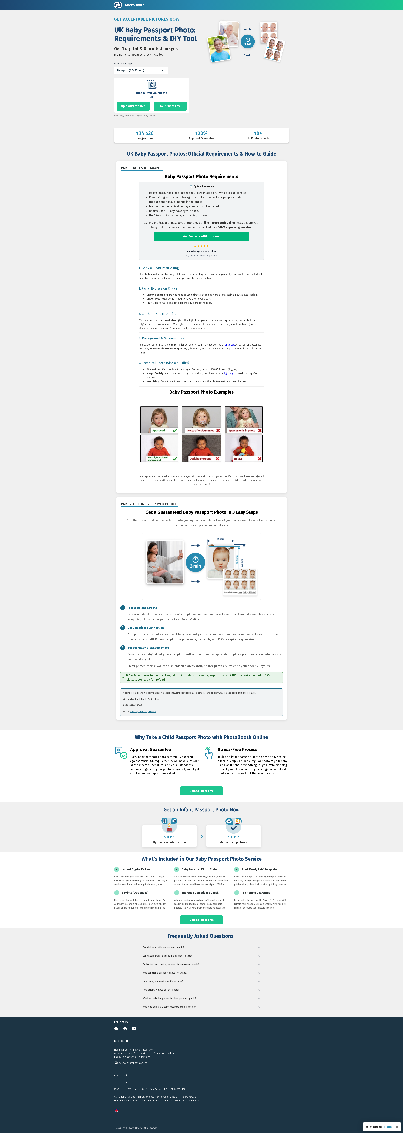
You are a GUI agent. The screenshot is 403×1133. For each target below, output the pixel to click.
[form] (151, 95)
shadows (230, 344)
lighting (228, 373)
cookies (388, 1127)
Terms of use (121, 1082)
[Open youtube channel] (134, 1029)
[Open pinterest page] (125, 1029)
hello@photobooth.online (133, 1063)
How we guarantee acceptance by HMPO (134, 115)
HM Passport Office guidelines (143, 711)
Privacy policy (121, 1075)
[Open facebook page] (116, 1029)
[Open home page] (129, 5)
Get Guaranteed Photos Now (201, 236)
